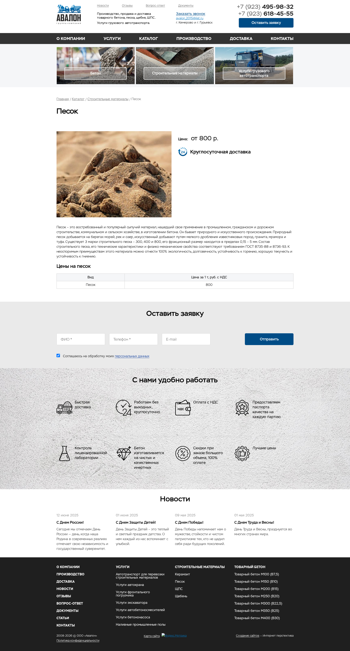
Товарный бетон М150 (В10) (256, 581)
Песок (180, 581)
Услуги (112, 38)
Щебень (181, 596)
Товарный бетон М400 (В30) (257, 618)
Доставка (241, 38)
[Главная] (69, 14)
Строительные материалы (108, 99)
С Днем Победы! (189, 522)
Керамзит (182, 574)
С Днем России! (70, 522)
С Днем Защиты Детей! (136, 522)
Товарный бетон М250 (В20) (256, 596)
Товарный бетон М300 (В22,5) (258, 603)
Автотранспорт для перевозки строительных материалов (140, 576)
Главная (63, 99)
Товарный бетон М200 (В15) (256, 589)
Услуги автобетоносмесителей (140, 610)
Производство (193, 38)
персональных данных (132, 356)
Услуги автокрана (130, 585)
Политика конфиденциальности (78, 640)
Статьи (63, 618)
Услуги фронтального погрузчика (133, 594)
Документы (185, 5)
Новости (103, 5)
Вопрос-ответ (155, 5)
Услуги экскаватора (131, 602)
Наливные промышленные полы (140, 624)
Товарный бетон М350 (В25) (256, 610)
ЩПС (179, 589)
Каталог (148, 38)
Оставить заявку (266, 22)
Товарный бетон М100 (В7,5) (256, 574)
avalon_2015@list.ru (189, 18)
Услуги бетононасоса (133, 617)
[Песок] (114, 216)
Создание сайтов (247, 635)
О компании (71, 38)
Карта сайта (152, 636)
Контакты (282, 38)
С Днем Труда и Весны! (254, 522)
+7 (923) (265, 6)
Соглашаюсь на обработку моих (106, 356)
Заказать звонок (190, 14)
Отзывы (127, 5)
